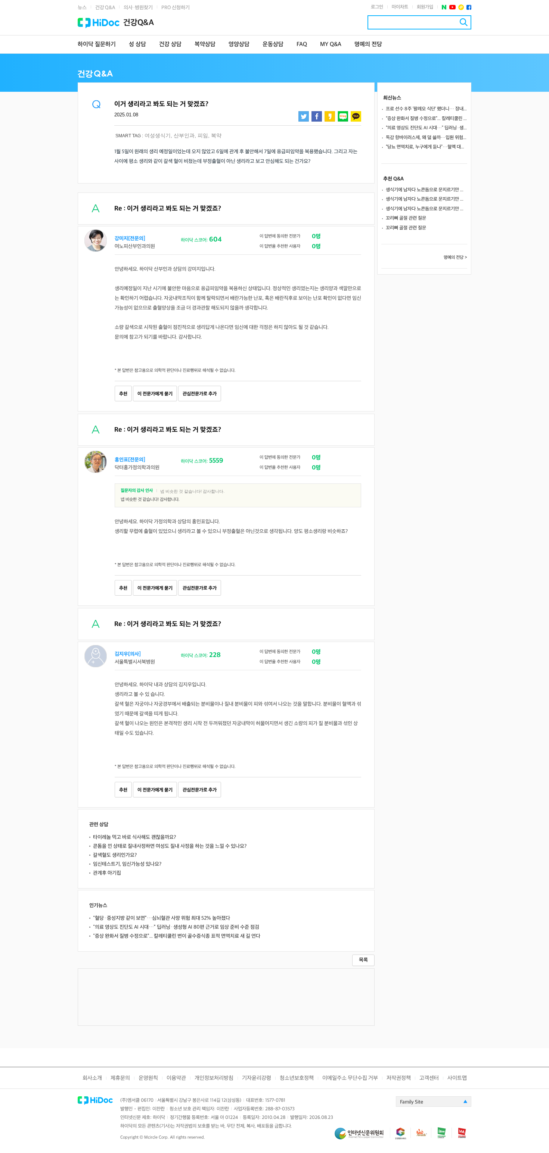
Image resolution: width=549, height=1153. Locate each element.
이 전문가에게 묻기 (155, 394)
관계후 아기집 (107, 873)
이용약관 (176, 1078)
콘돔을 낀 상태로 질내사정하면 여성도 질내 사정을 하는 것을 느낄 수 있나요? (169, 846)
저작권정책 (399, 1078)
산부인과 (184, 135)
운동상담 (273, 44)
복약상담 (205, 44)
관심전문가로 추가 (200, 394)
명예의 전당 (368, 44)
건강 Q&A (105, 7)
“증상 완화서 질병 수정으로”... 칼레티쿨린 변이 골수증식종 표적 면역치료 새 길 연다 (176, 936)
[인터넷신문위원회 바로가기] (362, 1137)
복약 (216, 135)
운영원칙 (148, 1078)
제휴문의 (120, 1078)
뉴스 (82, 7)
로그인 (377, 7)
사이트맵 (457, 1078)
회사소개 (92, 1078)
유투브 (452, 7)
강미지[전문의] (130, 238)
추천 (123, 394)
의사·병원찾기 (138, 7)
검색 (464, 22)
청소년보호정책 (297, 1078)
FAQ (302, 44)
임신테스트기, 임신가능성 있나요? (127, 864)
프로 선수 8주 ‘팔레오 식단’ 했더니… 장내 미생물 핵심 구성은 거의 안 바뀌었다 (426, 109)
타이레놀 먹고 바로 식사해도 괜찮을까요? (134, 837)
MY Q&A (330, 44)
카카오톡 (356, 116)
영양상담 (239, 44)
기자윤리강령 (256, 1078)
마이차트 (400, 7)
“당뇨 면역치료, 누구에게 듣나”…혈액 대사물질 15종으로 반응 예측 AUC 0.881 (426, 147)
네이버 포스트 (444, 7)
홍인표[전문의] (130, 460)
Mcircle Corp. (156, 1137)
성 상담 (137, 44)
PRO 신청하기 (175, 7)
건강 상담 (170, 44)
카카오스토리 (330, 116)
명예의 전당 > (455, 257)
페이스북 (468, 7)
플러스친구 (461, 7)
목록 (363, 960)
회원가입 (425, 7)
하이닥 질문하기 (97, 44)
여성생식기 (158, 135)
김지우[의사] (128, 654)
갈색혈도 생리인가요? (115, 855)
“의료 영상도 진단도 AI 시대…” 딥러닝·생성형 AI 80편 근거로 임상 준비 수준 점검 (176, 927)
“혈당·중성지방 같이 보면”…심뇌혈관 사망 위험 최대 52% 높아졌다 (161, 918)
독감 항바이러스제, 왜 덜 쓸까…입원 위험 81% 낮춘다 (426, 138)
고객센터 (429, 1078)
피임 (203, 135)
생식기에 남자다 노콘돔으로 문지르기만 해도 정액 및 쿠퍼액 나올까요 (426, 190)
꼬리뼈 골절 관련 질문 (406, 218)
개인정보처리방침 (214, 1078)
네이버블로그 (343, 116)
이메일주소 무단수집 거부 (350, 1078)
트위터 (303, 116)
